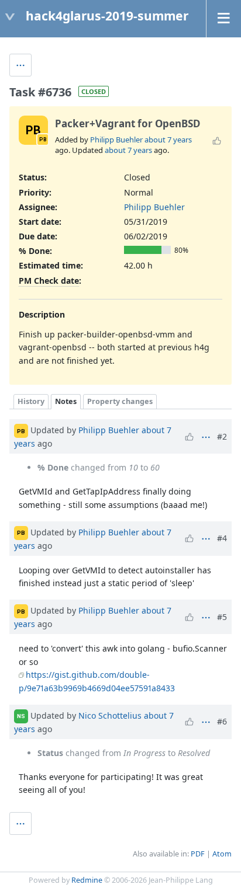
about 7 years (168, 139)
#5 (222, 616)
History (31, 401)
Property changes (120, 401)
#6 (222, 721)
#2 (222, 436)
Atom (222, 854)
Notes (66, 401)
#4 (222, 538)
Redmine (86, 880)
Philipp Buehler (116, 139)
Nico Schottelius (110, 714)
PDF (198, 854)
